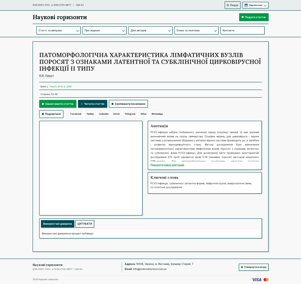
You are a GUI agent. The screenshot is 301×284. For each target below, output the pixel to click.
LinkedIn (104, 114)
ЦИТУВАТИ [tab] (85, 223)
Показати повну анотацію (167, 164)
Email (116, 114)
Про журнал (92, 30)
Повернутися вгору (255, 267)
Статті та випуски (50, 30)
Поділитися (53, 113)
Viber (144, 114)
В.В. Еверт (46, 75)
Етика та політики (188, 30)
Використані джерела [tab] (57, 223)
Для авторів (138, 30)
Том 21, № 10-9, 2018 (60, 86)
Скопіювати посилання (130, 103)
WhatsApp (157, 114)
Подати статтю (255, 17)
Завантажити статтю (59, 103)
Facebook (75, 114)
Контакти (228, 30)
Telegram (130, 114)
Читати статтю (94, 103)
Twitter (90, 114)
